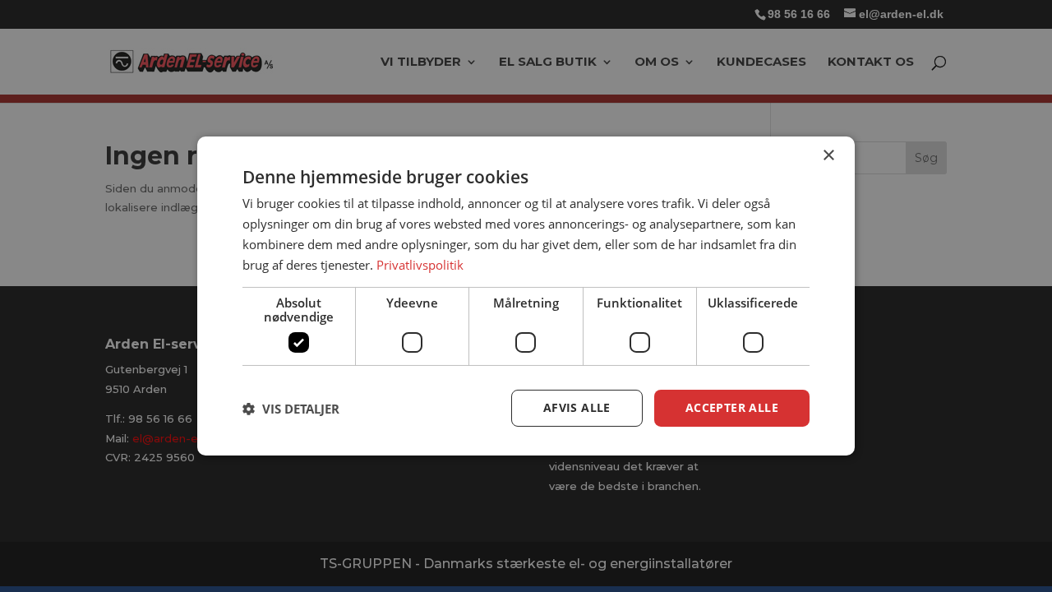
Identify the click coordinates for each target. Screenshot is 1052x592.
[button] (290, 409)
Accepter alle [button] (731, 407)
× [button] (828, 156)
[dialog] (526, 296)
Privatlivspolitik (420, 265)
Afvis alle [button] (577, 407)
